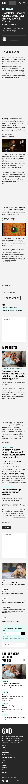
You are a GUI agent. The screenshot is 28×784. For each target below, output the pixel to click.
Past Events (18, 368)
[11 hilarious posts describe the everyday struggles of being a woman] (14, 718)
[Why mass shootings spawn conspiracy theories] (14, 707)
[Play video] (14, 145)
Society (4, 765)
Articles (9, 8)
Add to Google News (10, 292)
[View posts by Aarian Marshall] (4, 39)
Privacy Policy (7, 638)
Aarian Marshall (15, 38)
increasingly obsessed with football (12, 258)
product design (13, 307)
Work (4, 580)
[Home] (3, 9)
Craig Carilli (6, 466)
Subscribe (12, 3)
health (5, 307)
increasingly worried (10, 260)
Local (4, 617)
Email (5, 630)
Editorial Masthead (8, 755)
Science (4, 767)
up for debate (20, 156)
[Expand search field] (20, 3)
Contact (4, 750)
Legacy (12, 368)
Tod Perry (5, 388)
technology (19, 310)
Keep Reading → (6, 442)
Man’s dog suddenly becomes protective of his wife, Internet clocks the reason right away (13, 375)
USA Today (7, 286)
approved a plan (17, 68)
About (4, 747)
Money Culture (7, 607)
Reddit (18, 424)
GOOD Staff (12, 388)
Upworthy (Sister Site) (9, 757)
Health (4, 770)
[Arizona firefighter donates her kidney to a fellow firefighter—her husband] (14, 619)
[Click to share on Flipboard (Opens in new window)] (13, 52)
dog (13, 398)
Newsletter (5, 752)
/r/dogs (19, 426)
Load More (6, 527)
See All (24, 660)
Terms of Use (21, 636)
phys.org (10, 244)
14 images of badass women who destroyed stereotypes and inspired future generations (13, 453)
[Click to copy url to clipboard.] (18, 52)
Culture (4, 772)
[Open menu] (24, 3)
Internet (5, 598)
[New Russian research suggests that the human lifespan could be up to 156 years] (14, 590)
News (4, 763)
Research (5, 589)
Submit (23, 634)
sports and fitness (8, 310)
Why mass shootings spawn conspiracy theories (11, 492)
